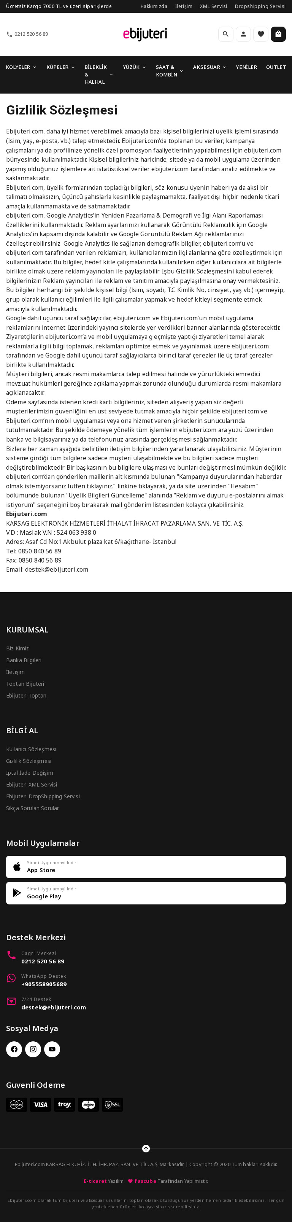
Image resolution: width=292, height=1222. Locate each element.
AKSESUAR (206, 67)
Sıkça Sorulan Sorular (32, 808)
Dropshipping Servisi (260, 6)
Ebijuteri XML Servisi (31, 784)
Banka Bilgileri (23, 660)
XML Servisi (213, 6)
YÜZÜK (131, 67)
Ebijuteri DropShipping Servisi (43, 796)
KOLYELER (18, 67)
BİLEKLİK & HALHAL (96, 74)
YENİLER (246, 67)
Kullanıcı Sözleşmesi (31, 749)
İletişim (184, 6)
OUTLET (276, 67)
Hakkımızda (154, 6)
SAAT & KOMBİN (166, 71)
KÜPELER (57, 67)
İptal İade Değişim (29, 772)
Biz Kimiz (17, 648)
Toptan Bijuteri (25, 683)
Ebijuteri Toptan (26, 695)
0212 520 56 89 (31, 33)
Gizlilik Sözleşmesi (28, 760)
